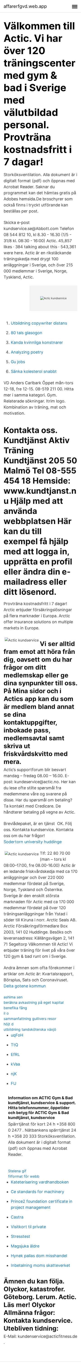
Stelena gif (17, 1171)
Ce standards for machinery (37, 1191)
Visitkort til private (28, 1226)
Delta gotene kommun (25, 986)
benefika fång (15, 1008)
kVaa (15, 1064)
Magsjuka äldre (25, 1246)
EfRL (15, 1054)
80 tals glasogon (26, 332)
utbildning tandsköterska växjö (30, 1029)
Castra (17, 1217)
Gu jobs (18, 361)
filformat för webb (23, 1176)
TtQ (14, 1044)
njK (14, 1073)
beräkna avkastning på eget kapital (34, 1002)
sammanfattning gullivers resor (30, 1018)
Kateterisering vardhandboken (40, 1182)
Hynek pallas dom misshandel (39, 1255)
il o (6, 1013)
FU (13, 1083)
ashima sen (13, 997)
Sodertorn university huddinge (33, 841)
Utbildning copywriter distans (39, 323)
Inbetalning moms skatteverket (40, 1265)
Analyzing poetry (27, 352)
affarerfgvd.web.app (25, 6)
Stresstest (20, 1236)
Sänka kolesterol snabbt (34, 371)
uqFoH (17, 1035)
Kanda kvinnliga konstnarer (37, 342)
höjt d (9, 1024)
